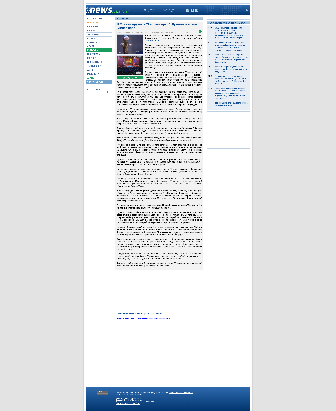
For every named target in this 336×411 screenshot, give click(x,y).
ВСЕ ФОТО (128, 78)
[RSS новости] (192, 10)
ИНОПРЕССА (93, 54)
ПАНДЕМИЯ (93, 22)
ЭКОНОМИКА (93, 34)
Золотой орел (156, 313)
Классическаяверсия (173, 10)
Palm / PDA (126, 400)
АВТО (90, 70)
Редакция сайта (135, 398)
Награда (145, 313)
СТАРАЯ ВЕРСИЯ (95, 82)
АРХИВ (90, 78)
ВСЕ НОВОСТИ (94, 18)
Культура (122, 18)
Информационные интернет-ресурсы (154, 318)
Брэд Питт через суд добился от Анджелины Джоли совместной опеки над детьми (231, 69)
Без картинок (137, 400)
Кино (137, 313)
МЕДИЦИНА (93, 74)
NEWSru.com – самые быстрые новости (131, 402)
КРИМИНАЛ (93, 42)
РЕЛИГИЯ (92, 38)
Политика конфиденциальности (128, 404)
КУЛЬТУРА (92, 50)
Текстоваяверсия (152, 10)
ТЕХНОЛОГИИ (94, 66)
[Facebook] (187, 10)
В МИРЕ (91, 30)
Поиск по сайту (93, 89)
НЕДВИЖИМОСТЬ (96, 62)
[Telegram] (196, 10)
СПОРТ (90, 46)
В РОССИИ (92, 26)
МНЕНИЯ (91, 58)
